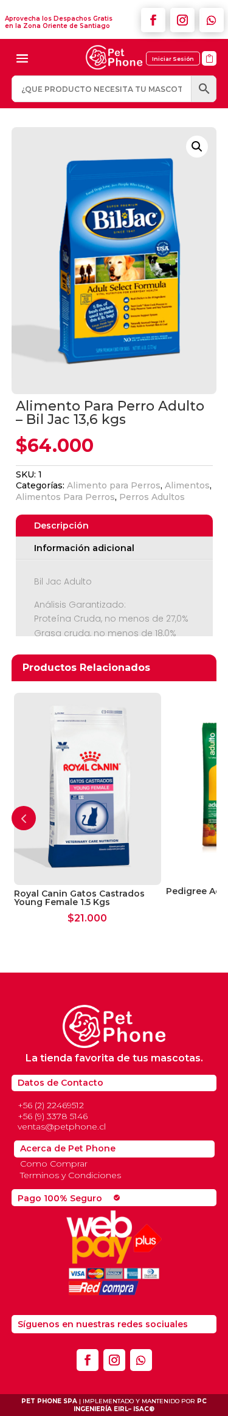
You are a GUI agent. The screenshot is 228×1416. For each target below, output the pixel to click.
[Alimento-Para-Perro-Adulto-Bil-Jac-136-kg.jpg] (209, 69)
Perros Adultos (152, 496)
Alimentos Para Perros (65, 496)
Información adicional (84, 548)
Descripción (61, 525)
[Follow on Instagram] (182, 20)
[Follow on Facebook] (153, 20)
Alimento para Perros (114, 485)
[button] (197, 147)
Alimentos (187, 485)
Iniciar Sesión (173, 58)
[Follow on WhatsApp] (211, 20)
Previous (24, 818)
